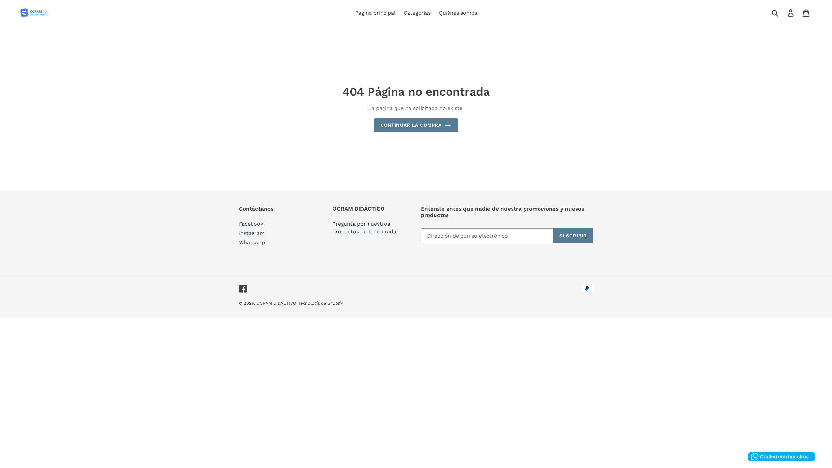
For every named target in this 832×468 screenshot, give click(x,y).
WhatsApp (252, 243)
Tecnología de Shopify (320, 303)
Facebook (251, 224)
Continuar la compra (411, 125)
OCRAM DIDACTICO (276, 303)
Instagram (252, 233)
